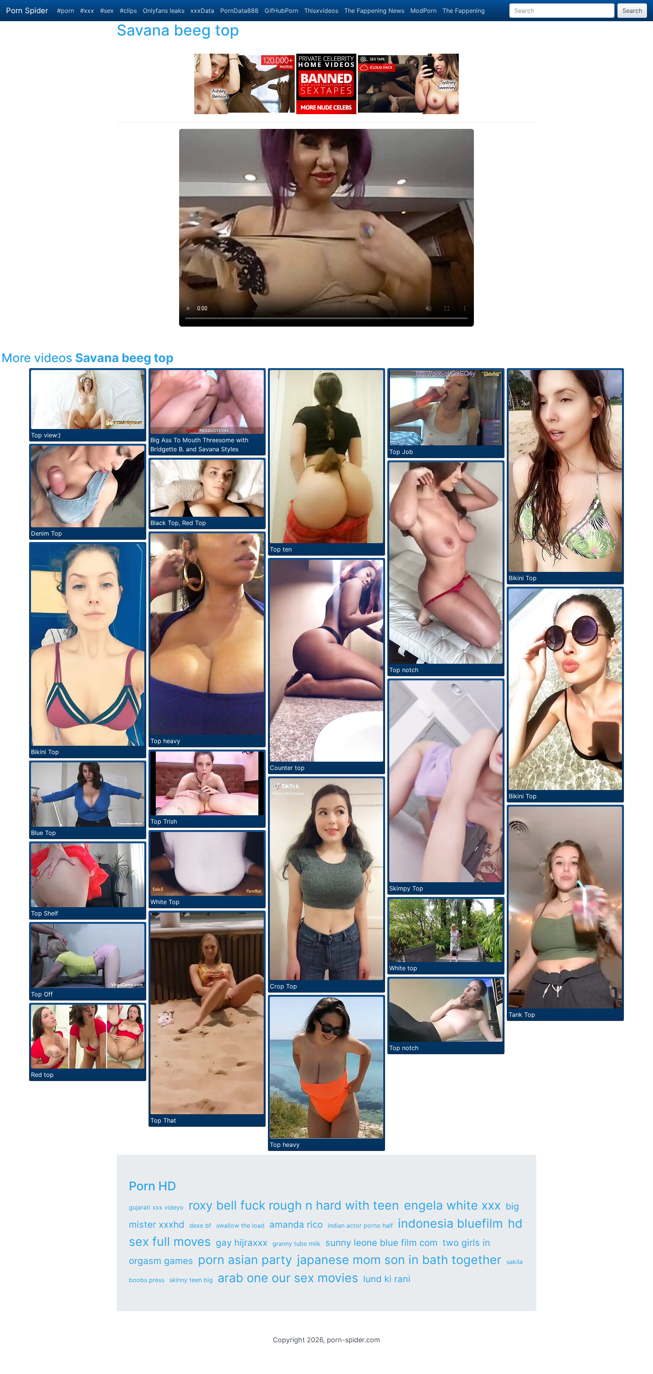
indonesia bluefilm (450, 1223)
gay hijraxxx (242, 1242)
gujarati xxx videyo (156, 1207)
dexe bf (200, 1225)
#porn (65, 10)
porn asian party (245, 1259)
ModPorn (423, 10)
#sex (107, 10)
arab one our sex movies (288, 1277)
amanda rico (296, 1224)
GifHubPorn (281, 10)
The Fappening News (374, 10)
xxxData (202, 10)
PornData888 (239, 10)
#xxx (87, 10)
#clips (128, 10)
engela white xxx (452, 1205)
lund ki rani (386, 1278)
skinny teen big (191, 1280)
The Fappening (464, 10)
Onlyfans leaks (163, 10)
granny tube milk (296, 1243)
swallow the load (240, 1225)
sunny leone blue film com (381, 1242)
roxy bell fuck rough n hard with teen (294, 1205)
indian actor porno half (360, 1225)
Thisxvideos (321, 10)
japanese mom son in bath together (399, 1259)
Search (632, 10)
